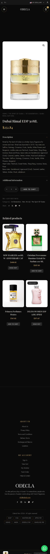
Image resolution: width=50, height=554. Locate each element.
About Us (25, 426)
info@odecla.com (25, 497)
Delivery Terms (25, 438)
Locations (25, 446)
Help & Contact (25, 476)
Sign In (25, 460)
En (5, 2)
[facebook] (17, 502)
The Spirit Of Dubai (16, 114)
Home (5, 114)
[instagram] (21, 502)
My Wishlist (25, 468)
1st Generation (32, 114)
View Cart (25, 464)
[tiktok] (33, 502)
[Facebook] (9, 206)
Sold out (13, 268)
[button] (44, 45)
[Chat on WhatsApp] (44, 548)
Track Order (25, 472)
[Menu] (4, 9)
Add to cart (29, 189)
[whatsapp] (29, 502)
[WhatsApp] (16, 206)
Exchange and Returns (25, 442)
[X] (12, 206)
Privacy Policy (25, 430)
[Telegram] (19, 206)
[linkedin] (25, 502)
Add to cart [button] (37, 271)
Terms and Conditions (25, 434)
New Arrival (26, 202)
